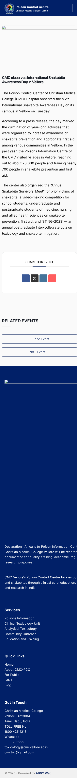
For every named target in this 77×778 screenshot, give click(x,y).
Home (9, 664)
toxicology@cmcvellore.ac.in (26, 747)
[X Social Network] (34, 278)
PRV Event (41, 339)
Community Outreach (20, 634)
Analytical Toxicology (21, 629)
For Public (12, 675)
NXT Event (37, 352)
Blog (8, 685)
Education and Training (22, 639)
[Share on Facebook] (26, 278)
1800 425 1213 (15, 732)
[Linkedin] (43, 278)
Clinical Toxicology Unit (22, 623)
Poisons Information (19, 618)
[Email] (52, 278)
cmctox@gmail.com (19, 752)
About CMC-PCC (17, 669)
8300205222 (14, 742)
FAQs (8, 680)
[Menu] (68, 8)
